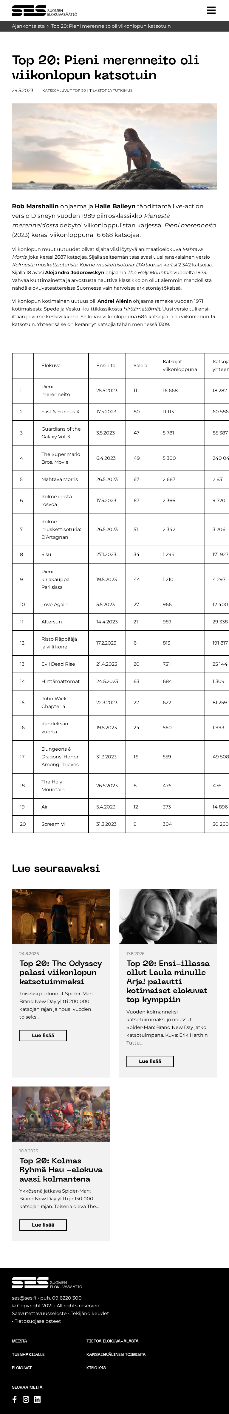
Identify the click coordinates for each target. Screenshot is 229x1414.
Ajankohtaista (28, 26)
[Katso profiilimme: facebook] (14, 1399)
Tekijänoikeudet (90, 1313)
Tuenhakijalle (28, 1355)
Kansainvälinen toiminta (116, 1355)
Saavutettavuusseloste (39, 1313)
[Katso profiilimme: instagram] (26, 1399)
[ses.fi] (44, 10)
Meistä (19, 1341)
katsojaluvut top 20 (64, 90)
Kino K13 (96, 1368)
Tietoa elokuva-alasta (112, 1341)
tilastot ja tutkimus (110, 90)
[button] (211, 10)
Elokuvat (22, 1368)
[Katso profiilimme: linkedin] (37, 1399)
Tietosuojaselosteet (38, 1321)
